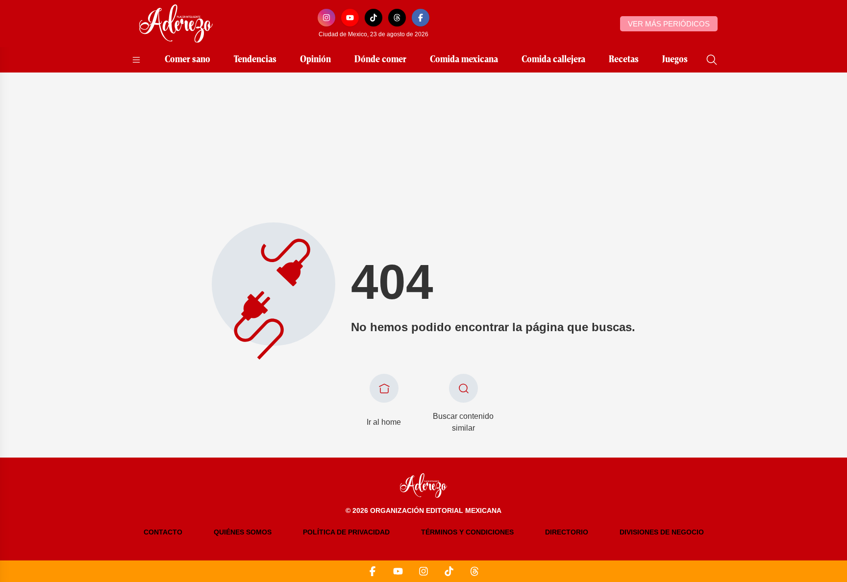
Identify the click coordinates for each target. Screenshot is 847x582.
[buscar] (712, 60)
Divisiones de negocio (662, 532)
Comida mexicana (464, 60)
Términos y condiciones (467, 532)
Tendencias (255, 60)
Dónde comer (380, 60)
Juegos (675, 60)
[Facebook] (420, 17)
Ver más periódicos (669, 24)
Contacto (163, 532)
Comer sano (187, 60)
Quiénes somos (243, 532)
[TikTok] (373, 17)
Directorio (566, 532)
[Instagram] (326, 17)
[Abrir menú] (136, 60)
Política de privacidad (346, 532)
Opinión (315, 60)
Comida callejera (553, 60)
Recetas (624, 60)
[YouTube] (350, 17)
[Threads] (397, 17)
